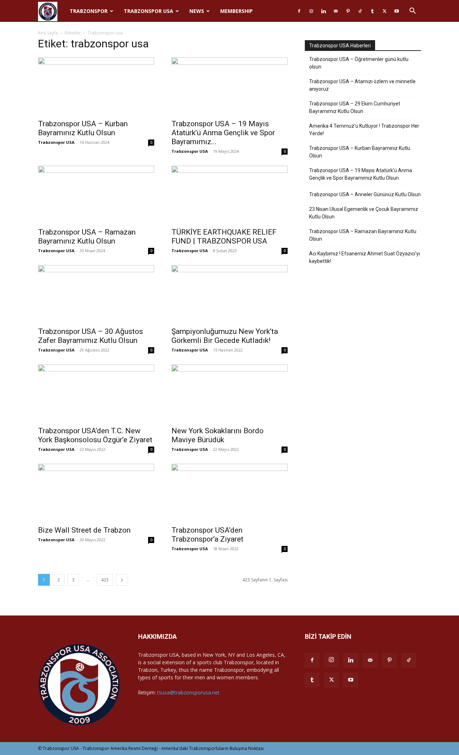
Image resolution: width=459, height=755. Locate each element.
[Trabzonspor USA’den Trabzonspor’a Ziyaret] (229, 492)
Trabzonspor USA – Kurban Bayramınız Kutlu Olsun (83, 128)
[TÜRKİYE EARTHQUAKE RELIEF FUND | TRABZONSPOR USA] (229, 194)
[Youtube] (396, 11)
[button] (412, 11)
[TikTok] (360, 11)
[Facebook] (299, 11)
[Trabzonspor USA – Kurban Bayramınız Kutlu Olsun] (96, 86)
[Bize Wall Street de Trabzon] (96, 492)
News (196, 11)
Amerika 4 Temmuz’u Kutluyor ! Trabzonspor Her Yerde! (364, 129)
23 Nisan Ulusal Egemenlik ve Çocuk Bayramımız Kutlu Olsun (363, 213)
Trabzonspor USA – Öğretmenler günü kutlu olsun (358, 63)
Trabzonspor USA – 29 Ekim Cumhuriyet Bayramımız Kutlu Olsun (354, 107)
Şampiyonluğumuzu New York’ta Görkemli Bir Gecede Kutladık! (224, 336)
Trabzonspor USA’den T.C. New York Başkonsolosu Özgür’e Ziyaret (95, 435)
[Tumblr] (372, 11)
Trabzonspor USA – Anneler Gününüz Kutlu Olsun (365, 194)
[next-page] (122, 580)
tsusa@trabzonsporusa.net (188, 692)
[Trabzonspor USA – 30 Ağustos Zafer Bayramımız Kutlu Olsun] (96, 293)
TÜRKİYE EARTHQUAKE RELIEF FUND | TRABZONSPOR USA (223, 236)
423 (105, 580)
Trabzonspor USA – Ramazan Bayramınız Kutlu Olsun (87, 236)
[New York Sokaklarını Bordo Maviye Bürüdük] (229, 393)
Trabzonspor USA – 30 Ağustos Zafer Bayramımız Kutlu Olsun (90, 336)
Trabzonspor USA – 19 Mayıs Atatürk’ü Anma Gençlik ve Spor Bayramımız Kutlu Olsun (360, 174)
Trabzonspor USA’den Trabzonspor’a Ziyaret (207, 534)
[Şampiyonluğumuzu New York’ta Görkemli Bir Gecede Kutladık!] (229, 293)
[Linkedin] (323, 11)
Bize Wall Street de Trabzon (84, 530)
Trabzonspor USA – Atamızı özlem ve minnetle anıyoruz (362, 85)
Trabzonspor (89, 11)
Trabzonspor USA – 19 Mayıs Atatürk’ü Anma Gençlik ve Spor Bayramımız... (223, 132)
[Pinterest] (347, 11)
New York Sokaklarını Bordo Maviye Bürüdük (217, 435)
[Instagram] (311, 11)
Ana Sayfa (48, 33)
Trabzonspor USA (148, 11)
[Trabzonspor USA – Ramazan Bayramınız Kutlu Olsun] (96, 194)
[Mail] (335, 11)
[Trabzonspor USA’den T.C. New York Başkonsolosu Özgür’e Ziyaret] (96, 393)
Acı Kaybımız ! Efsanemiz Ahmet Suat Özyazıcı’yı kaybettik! (364, 257)
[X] (384, 11)
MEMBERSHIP (236, 11)
